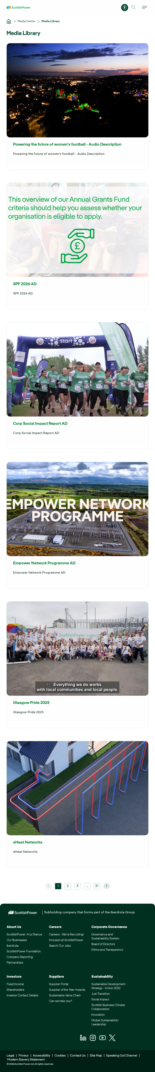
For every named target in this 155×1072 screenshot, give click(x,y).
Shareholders (15, 989)
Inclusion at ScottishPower (66, 940)
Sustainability (102, 976)
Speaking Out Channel (121, 1055)
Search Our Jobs (60, 945)
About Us (14, 927)
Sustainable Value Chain (65, 995)
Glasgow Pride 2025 (31, 703)
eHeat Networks (27, 843)
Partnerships (15, 962)
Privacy (24, 1055)
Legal (10, 1055)
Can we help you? (60, 1001)
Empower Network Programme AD (44, 563)
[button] (133, 7)
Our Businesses (17, 940)
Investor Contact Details (22, 995)
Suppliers (56, 976)
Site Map (96, 1055)
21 (96, 886)
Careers (55, 927)
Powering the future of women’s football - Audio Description (67, 145)
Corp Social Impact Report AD (40, 424)
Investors (14, 976)
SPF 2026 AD (25, 284)
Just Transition (100, 993)
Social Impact (100, 999)
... (87, 886)
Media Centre (27, 21)
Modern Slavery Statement (26, 1059)
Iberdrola (13, 945)
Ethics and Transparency (107, 949)
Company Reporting (20, 957)
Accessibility (41, 1055)
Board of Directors (103, 944)
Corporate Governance (109, 927)
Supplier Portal (59, 984)
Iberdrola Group (123, 912)
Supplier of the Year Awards (67, 989)
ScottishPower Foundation (24, 951)
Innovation (98, 1014)
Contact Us (78, 1055)
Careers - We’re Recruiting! (66, 934)
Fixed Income (15, 984)
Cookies (60, 1055)
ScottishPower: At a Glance (24, 934)
